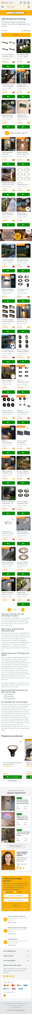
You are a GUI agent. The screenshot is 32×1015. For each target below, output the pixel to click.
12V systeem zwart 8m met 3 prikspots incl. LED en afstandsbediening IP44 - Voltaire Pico (8, 351)
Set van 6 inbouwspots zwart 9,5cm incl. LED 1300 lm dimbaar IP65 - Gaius (23, 381)
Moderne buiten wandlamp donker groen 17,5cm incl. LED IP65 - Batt (22, 116)
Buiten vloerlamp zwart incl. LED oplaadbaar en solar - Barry (8, 381)
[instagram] (20, 868)
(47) (11, 766)
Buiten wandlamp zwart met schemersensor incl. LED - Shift (8, 153)
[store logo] (7, 2)
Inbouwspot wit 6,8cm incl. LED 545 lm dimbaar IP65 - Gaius (8, 532)
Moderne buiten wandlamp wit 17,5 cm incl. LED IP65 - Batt (23, 85)
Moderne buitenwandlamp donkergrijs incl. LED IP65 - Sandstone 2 (8, 442)
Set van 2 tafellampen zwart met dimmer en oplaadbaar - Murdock (23, 411)
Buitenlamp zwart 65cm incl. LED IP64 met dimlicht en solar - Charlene (8, 116)
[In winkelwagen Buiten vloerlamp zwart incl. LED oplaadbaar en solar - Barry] (8, 392)
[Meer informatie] (25, 12)
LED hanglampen (9, 696)
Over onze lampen (9, 960)
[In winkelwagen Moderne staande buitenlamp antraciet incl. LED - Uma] (23, 270)
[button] (16, 13)
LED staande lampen (10, 698)
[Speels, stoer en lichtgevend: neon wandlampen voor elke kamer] (8, 819)
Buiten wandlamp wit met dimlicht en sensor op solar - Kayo (23, 532)
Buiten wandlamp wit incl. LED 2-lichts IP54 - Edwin (23, 153)
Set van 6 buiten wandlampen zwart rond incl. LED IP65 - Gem (8, 411)
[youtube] (13, 976)
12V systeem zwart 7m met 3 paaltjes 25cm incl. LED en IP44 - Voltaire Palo (8, 85)
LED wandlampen (9, 694)
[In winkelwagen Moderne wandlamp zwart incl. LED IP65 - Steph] (8, 301)
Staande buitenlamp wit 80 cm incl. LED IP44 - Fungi (8, 183)
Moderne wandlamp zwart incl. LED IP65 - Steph (8, 290)
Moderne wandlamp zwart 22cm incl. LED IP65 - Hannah (8, 593)
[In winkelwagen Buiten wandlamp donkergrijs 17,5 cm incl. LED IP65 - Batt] (23, 331)
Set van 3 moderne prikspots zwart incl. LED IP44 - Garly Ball (23, 472)
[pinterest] (23, 868)
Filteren (16, 35)
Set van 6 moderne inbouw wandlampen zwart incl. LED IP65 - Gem (23, 351)
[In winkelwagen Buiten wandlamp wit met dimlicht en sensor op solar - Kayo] (23, 543)
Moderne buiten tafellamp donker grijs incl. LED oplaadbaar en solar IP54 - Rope (23, 214)
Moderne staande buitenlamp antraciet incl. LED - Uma (23, 260)
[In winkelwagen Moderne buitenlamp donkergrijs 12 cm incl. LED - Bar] (8, 513)
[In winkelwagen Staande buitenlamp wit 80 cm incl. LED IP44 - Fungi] (8, 194)
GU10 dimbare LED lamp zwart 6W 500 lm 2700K (12, 763)
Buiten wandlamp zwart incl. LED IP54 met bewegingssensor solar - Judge (8, 563)
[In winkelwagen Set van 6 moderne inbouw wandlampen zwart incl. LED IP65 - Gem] (23, 361)
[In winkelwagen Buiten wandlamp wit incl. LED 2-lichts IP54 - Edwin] (23, 164)
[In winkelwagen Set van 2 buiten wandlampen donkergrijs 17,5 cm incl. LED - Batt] (23, 452)
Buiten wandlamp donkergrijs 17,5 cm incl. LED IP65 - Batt (23, 320)
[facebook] (17, 868)
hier (17, 638)
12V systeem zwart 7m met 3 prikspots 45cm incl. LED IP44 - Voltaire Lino (8, 260)
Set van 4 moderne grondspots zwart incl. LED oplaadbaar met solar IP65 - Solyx (23, 502)
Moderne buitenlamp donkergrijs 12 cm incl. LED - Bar (8, 502)
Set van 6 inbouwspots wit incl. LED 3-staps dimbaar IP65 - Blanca (23, 183)
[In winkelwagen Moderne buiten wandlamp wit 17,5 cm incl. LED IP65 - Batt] (23, 96)
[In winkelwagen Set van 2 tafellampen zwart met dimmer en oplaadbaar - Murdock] (23, 422)
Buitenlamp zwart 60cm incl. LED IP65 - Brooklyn (8, 214)
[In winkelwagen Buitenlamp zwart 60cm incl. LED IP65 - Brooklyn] (8, 224)
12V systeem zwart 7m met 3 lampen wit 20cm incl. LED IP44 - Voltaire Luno (23, 55)
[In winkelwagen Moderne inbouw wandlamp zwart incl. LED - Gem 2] (8, 483)
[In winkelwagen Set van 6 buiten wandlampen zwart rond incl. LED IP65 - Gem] (8, 422)
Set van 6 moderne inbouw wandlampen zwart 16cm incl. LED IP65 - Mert (8, 320)
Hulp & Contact (8, 956)
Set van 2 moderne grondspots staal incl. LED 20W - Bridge (23, 563)
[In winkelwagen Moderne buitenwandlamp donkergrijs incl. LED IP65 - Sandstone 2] (8, 452)
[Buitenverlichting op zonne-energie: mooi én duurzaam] (8, 803)
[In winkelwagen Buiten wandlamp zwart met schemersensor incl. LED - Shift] (8, 164)
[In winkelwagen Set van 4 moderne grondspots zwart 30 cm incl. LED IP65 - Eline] (8, 66)
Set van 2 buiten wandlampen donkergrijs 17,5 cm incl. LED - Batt (23, 442)
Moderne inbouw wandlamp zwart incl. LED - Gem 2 (7, 472)
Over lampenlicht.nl (9, 951)
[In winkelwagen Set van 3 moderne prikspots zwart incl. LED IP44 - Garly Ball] (23, 483)
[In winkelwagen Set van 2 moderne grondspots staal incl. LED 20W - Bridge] (23, 574)
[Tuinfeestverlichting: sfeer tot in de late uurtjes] (8, 835)
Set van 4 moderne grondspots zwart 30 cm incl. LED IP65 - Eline (8, 55)
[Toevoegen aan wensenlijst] (12, 42)
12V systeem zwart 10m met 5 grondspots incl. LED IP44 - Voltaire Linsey (23, 290)
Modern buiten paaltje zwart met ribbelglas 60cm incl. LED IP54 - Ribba (23, 593)
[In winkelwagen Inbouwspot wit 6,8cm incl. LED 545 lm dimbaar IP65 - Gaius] (8, 543)
